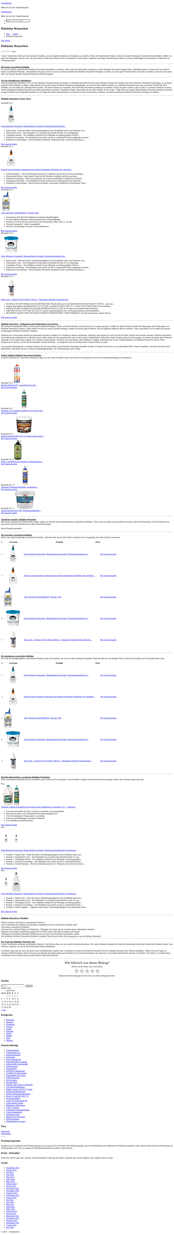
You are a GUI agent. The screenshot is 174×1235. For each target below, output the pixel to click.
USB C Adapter (12, 1108)
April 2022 (10, 1207)
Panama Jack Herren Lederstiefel (19, 1085)
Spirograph (10, 1057)
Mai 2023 (10, 1177)
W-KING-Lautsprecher (15, 1071)
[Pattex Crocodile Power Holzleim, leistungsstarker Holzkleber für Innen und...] (18, 459)
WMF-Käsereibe (13, 1078)
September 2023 (12, 1168)
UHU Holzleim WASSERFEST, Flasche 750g (20, 213)
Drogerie (9, 1022)
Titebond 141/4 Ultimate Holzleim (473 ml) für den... (22, 411)
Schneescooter (12, 1066)
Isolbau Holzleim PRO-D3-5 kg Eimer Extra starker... (22, 436)
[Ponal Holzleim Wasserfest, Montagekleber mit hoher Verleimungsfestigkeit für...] (11, 124)
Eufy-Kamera (11, 1080)
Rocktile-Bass (11, 1082)
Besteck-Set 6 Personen (15, 1117)
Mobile (9, 1036)
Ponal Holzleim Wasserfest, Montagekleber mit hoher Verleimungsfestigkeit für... (33, 126)
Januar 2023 (11, 1186)
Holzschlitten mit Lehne (15, 1075)
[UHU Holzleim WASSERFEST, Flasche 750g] (6, 211)
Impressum (5, 1131)
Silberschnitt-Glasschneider (17, 1064)
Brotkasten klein (12, 1114)
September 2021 (12, 1223)
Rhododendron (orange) (15, 1121)
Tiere (8, 1038)
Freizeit (9, 1027)
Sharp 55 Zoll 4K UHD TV (17, 1096)
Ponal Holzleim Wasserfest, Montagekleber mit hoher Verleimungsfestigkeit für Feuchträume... (39, 850)
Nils (2, 41)
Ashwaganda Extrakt (14, 1103)
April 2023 (10, 1179)
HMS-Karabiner (12, 1119)
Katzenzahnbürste (13, 1055)
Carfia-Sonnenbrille (14, 1112)
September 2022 (12, 1195)
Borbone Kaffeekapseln (15, 1091)
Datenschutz (6, 1134)
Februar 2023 (11, 1184)
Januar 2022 (11, 1214)
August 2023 (11, 1170)
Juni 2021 (10, 1227)
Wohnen (9, 1040)
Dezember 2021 (12, 1216)
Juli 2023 (10, 1172)
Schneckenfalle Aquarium (16, 1062)
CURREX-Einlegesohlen (16, 1073)
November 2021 (12, 1218)
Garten (9, 1029)
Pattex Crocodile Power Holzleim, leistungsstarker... (22, 462)
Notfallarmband (12, 1050)
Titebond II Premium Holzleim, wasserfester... (19, 487)
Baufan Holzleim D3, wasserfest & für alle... (19, 385)
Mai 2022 (10, 1204)
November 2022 (12, 1191)
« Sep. (3, 1010)
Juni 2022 (10, 1202)
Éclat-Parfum (11, 1069)
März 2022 (10, 1209)
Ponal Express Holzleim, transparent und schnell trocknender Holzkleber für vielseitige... (36, 169)
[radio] (76, 971)
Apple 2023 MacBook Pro (17, 1101)
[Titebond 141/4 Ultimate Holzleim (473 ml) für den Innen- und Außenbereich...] (24, 408)
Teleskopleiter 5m (13, 1052)
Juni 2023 (10, 1175)
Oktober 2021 (11, 1220)
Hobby (15, 34)
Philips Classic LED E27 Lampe (19, 1089)
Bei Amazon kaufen (9, 144)
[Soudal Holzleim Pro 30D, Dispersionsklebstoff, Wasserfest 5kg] (25, 508)
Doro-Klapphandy (13, 1059)
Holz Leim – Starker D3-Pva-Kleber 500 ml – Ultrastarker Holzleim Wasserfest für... (35, 299)
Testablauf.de (6, 3)
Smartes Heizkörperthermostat (18, 1094)
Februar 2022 (11, 1211)
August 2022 (11, 1198)
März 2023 (10, 1181)
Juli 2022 (10, 1200)
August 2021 (11, 1225)
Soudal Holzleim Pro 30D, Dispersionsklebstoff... (21, 510)
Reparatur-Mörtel (13, 1098)
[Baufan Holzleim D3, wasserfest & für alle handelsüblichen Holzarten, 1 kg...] (17, 383)
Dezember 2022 (12, 1188)
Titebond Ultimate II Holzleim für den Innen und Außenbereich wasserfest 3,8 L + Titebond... (38, 807)
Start (8, 34)
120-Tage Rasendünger (15, 1087)
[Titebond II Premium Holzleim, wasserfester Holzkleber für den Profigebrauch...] (25, 485)
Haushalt (9, 1031)
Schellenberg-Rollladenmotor (18, 1110)
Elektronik (10, 1024)
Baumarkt (10, 1020)
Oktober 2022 (11, 1193)
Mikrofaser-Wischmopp (15, 1105)
